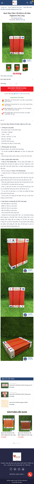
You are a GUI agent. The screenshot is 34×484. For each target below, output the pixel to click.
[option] (17, 43)
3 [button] (17, 443)
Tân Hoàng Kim (13, 383)
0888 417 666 (18, 93)
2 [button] (15, 443)
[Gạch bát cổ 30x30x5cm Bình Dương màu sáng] (4, 394)
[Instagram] (19, 469)
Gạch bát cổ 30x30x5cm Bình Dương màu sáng (20, 394)
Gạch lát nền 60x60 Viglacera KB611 (18, 402)
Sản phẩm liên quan (17, 412)
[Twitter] (15, 469)
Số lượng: (3, 83)
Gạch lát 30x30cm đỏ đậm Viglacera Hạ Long (25, 434)
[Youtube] (23, 469)
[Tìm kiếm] (27, 3)
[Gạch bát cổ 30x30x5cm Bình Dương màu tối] (4, 385)
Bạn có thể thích (8, 379)
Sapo (20, 482)
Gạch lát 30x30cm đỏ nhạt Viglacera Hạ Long (8, 434)
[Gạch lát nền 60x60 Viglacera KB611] (4, 403)
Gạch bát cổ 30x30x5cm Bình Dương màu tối (20, 385)
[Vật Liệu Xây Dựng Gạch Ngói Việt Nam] (15, 2)
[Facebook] (10, 469)
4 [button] (19, 443)
